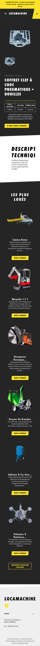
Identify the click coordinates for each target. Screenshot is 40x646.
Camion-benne (20, 239)
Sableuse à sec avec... (20, 474)
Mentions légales (11, 641)
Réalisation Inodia (23, 643)
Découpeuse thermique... (20, 358)
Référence (9, 76)
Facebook (6, 605)
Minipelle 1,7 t (20, 299)
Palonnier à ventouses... (20, 536)
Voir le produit (20, 258)
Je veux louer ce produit (17, 126)
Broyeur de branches (20, 419)
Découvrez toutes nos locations (20, 566)
